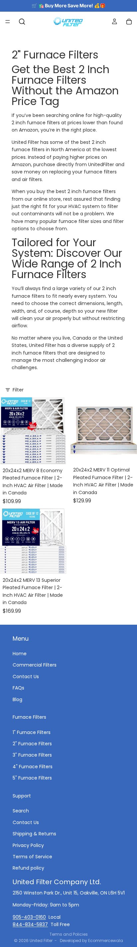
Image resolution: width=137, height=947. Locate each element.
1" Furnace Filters (32, 732)
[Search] (22, 21)
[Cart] (129, 21)
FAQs (18, 687)
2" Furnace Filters (32, 743)
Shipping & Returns (34, 833)
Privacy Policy (28, 845)
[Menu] (7, 21)
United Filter (41, 940)
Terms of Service (32, 856)
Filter (18, 389)
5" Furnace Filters (32, 778)
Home (20, 653)
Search (21, 810)
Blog (17, 699)
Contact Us (26, 676)
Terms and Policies (69, 934)
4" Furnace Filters (33, 766)
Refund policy (28, 868)
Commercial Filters (35, 665)
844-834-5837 (30, 924)
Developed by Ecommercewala (91, 940)
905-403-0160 (29, 916)
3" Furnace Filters (32, 755)
